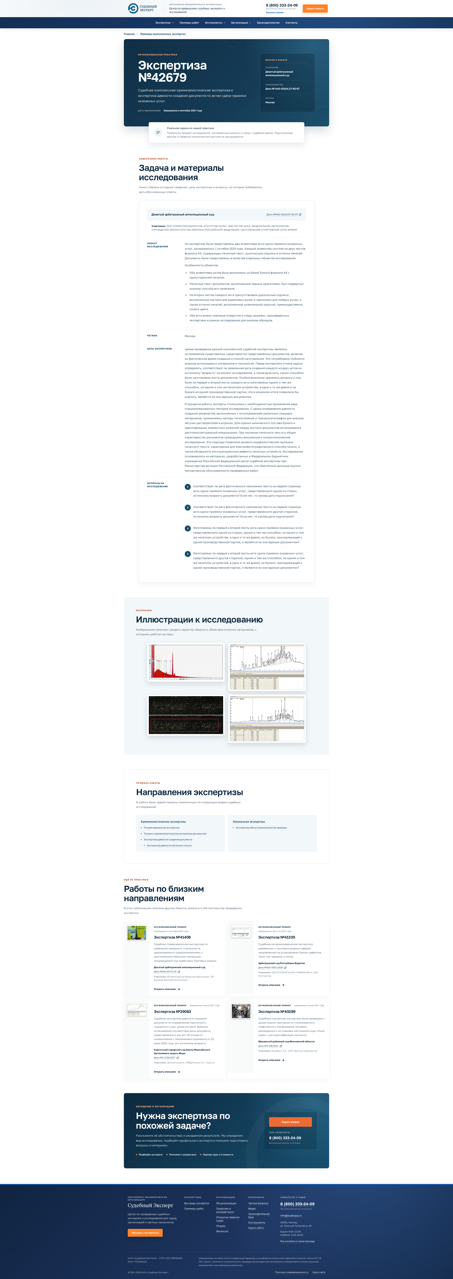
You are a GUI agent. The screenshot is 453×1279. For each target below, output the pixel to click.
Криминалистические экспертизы (163, 821)
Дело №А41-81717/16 (165, 971)
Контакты (291, 22)
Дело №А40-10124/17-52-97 (282, 214)
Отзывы (220, 1225)
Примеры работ (189, 22)
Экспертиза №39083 (172, 1011)
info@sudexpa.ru (291, 1215)
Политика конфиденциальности (291, 1272)
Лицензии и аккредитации (225, 1210)
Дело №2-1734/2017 (164, 1057)
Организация (239, 22)
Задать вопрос (315, 8)
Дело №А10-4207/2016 (270, 967)
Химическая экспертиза (249, 821)
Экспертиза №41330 (276, 937)
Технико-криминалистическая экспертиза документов (175, 833)
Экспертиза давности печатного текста (169, 845)
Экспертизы (163, 22)
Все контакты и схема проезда (297, 1241)
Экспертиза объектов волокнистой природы (261, 827)
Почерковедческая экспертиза (161, 827)
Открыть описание (167, 989)
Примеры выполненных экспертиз (163, 33)
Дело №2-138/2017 (268, 1046)
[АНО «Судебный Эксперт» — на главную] (142, 8)
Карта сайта (255, 1227)
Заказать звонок (275, 12)
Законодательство (268, 22)
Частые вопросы (258, 1203)
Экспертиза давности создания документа (168, 839)
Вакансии (222, 1231)
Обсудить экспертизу (145, 1232)
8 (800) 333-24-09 (282, 5)
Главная (129, 33)
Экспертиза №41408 (172, 937)
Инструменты (213, 22)
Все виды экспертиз (196, 1203)
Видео (252, 1208)
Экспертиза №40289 (277, 1011)
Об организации (226, 1203)
